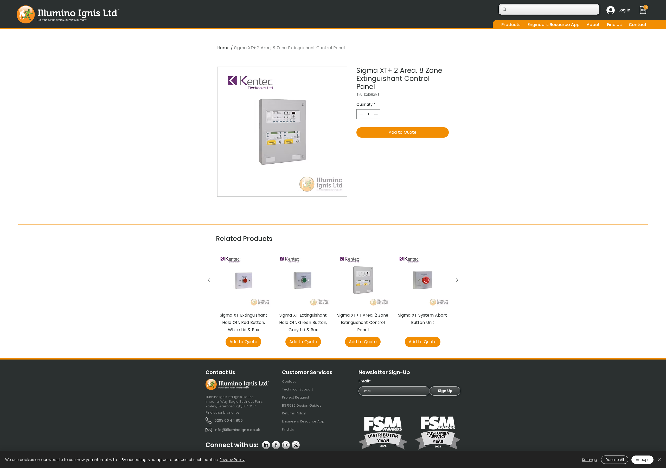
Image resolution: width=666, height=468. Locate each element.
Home (223, 48)
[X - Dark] (296, 445)
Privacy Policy (232, 459)
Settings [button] (589, 459)
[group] (333, 300)
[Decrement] (360, 114)
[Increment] (376, 114)
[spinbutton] (368, 114)
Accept (642, 459)
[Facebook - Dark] (276, 445)
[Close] (660, 460)
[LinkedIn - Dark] (266, 445)
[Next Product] (457, 280)
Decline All (614, 459)
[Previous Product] (209, 280)
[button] (511, 24)
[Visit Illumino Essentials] (645, 7)
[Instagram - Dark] (286, 445)
